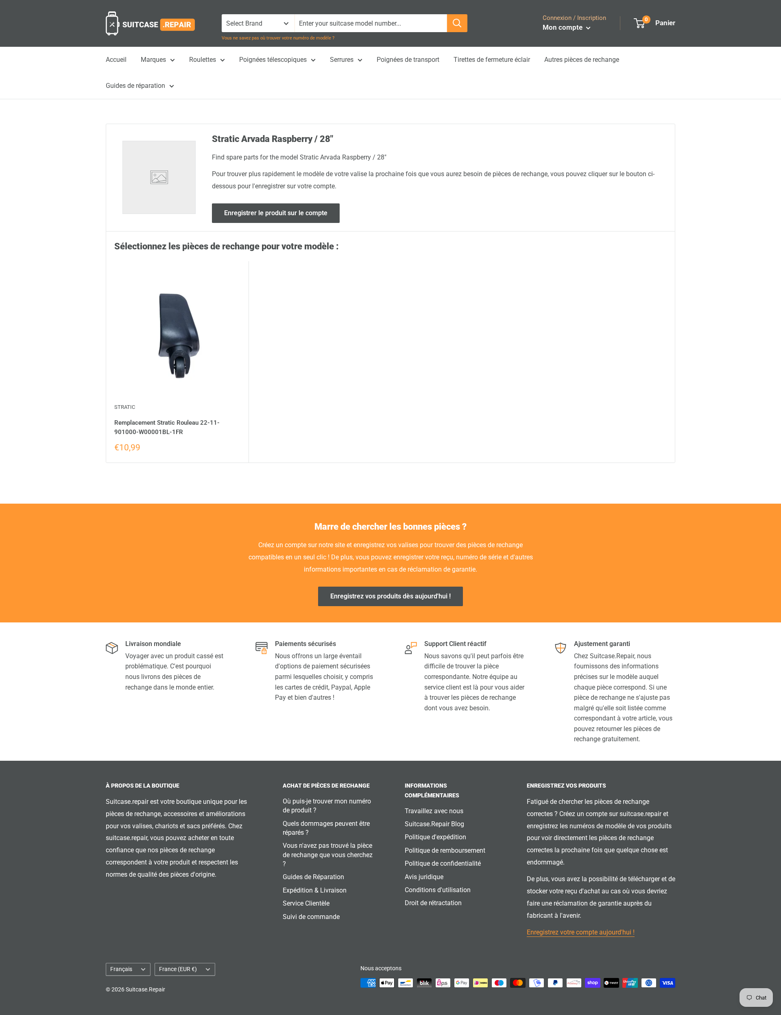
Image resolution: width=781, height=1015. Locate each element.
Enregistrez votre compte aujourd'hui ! (581, 932)
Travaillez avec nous (434, 811)
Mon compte (563, 27)
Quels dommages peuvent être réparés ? (326, 828)
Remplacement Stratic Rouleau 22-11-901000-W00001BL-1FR (167, 427)
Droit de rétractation (433, 903)
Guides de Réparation (313, 877)
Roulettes (202, 59)
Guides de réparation (135, 85)
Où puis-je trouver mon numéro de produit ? (327, 805)
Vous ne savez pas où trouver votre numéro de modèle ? (278, 38)
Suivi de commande (311, 917)
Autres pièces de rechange (581, 59)
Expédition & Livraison (315, 890)
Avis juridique (424, 877)
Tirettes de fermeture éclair (492, 59)
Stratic (124, 407)
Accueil (116, 59)
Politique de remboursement (445, 850)
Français (121, 969)
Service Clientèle (306, 903)
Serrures (341, 59)
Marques (153, 59)
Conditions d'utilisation (438, 890)
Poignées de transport (408, 59)
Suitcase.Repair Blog (434, 824)
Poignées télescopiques (273, 59)
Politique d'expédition (435, 837)
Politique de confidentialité (443, 863)
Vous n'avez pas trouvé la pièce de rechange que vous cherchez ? (328, 855)
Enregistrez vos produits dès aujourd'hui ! (390, 596)
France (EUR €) (178, 969)
